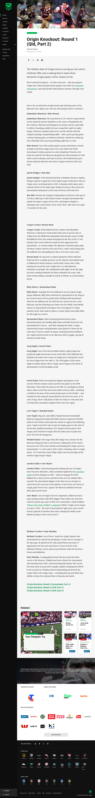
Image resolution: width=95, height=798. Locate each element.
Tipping (5, 41)
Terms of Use (23, 793)
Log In (7, 794)
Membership (6, 49)
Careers (39, 793)
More (4, 44)
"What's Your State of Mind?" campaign (43, 505)
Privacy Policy (31, 793)
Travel (5, 21)
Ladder (5, 28)
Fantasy (6, 38)
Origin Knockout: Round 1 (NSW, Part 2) (45, 590)
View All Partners (56, 735)
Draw (4, 25)
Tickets (5, 52)
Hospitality (6, 55)
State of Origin (32, 33)
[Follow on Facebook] (39, 743)
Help (43, 793)
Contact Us (48, 793)
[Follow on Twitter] (43, 743)
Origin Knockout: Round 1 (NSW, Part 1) (45, 587)
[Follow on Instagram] (47, 743)
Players (6, 31)
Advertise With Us (57, 793)
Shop (4, 59)
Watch (5, 18)
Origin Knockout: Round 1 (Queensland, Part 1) (48, 584)
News (4, 15)
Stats (5, 34)
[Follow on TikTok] (35, 743)
